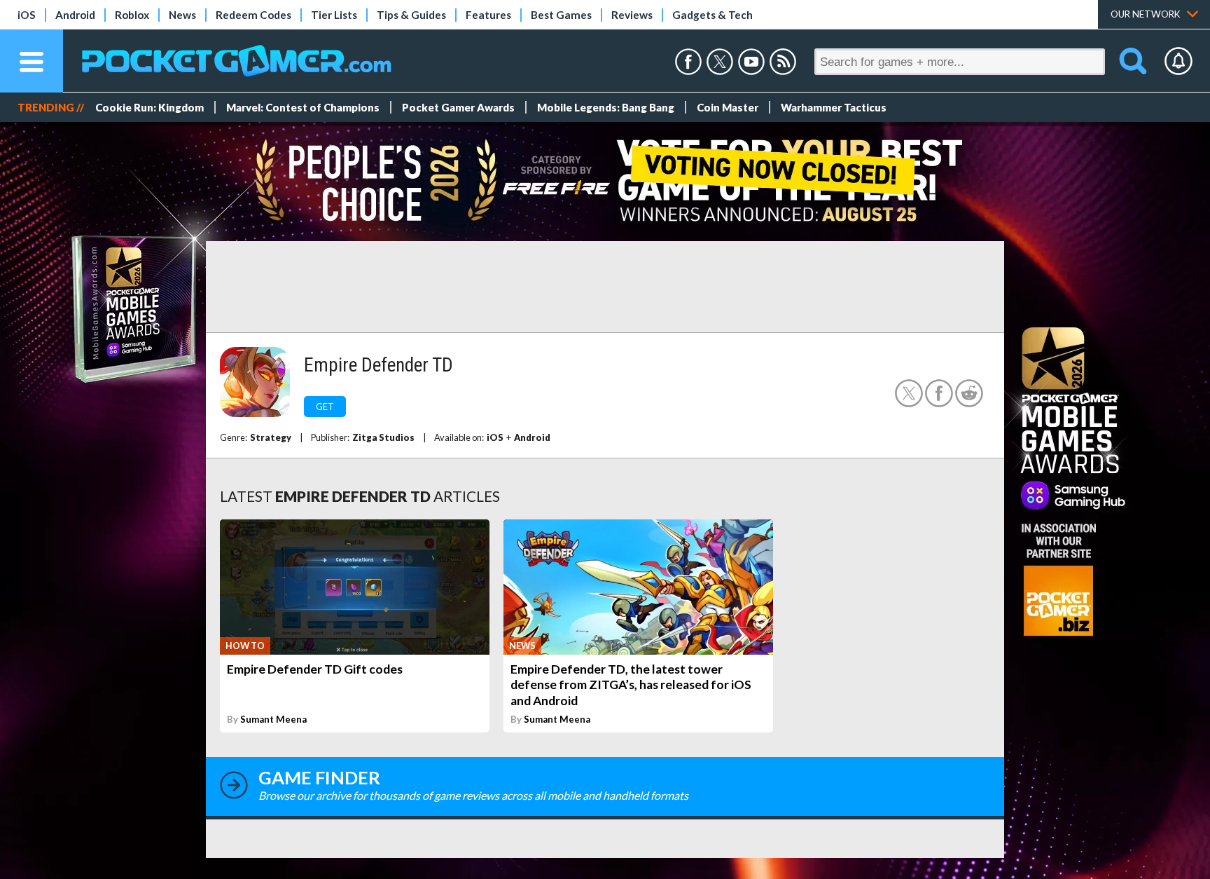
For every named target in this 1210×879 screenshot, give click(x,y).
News (182, 14)
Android (75, 14)
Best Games (561, 14)
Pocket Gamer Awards (458, 107)
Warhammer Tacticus (833, 107)
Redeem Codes (253, 14)
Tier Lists (334, 14)
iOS (27, 14)
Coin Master (727, 107)
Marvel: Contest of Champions (303, 107)
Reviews (632, 14)
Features (488, 14)
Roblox (132, 14)
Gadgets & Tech (712, 14)
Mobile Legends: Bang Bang (605, 107)
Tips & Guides (411, 14)
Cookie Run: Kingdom (149, 107)
